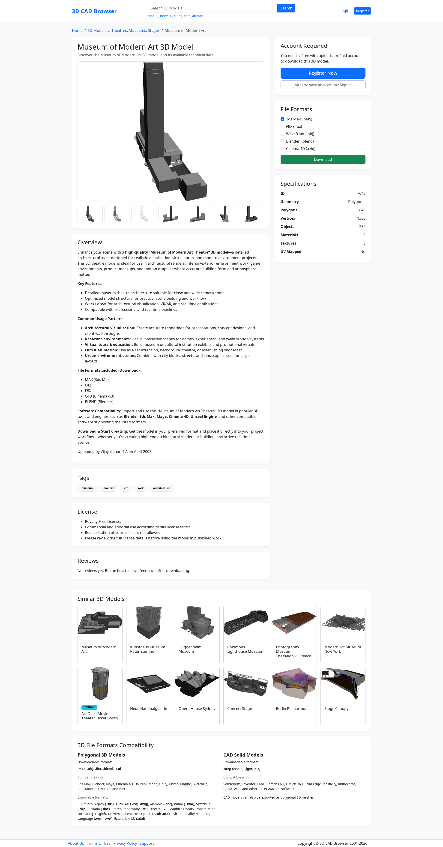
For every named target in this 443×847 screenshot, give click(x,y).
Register (362, 11)
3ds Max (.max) (299, 119)
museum (87, 488)
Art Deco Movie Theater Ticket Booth (99, 716)
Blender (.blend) (300, 141)
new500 (166, 16)
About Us (76, 843)
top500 (153, 16)
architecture (161, 488)
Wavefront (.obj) (300, 133)
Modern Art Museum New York (342, 649)
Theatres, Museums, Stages (135, 30)
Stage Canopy (336, 708)
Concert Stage (239, 708)
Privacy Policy (125, 843)
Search (286, 8)
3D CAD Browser (94, 11)
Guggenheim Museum (190, 649)
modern (108, 488)
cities (178, 16)
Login (344, 10)
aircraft (198, 16)
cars (187, 16)
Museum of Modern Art (99, 649)
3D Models (97, 30)
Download (323, 159)
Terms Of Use (99, 843)
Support (147, 843)
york (141, 488)
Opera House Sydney (197, 708)
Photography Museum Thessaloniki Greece (293, 651)
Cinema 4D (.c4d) (300, 148)
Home (77, 30)
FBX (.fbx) (294, 126)
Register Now (323, 73)
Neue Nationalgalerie (148, 708)
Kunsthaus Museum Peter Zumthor (147, 649)
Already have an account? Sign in (323, 84)
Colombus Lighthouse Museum (245, 649)
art (126, 488)
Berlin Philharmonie (293, 708)
